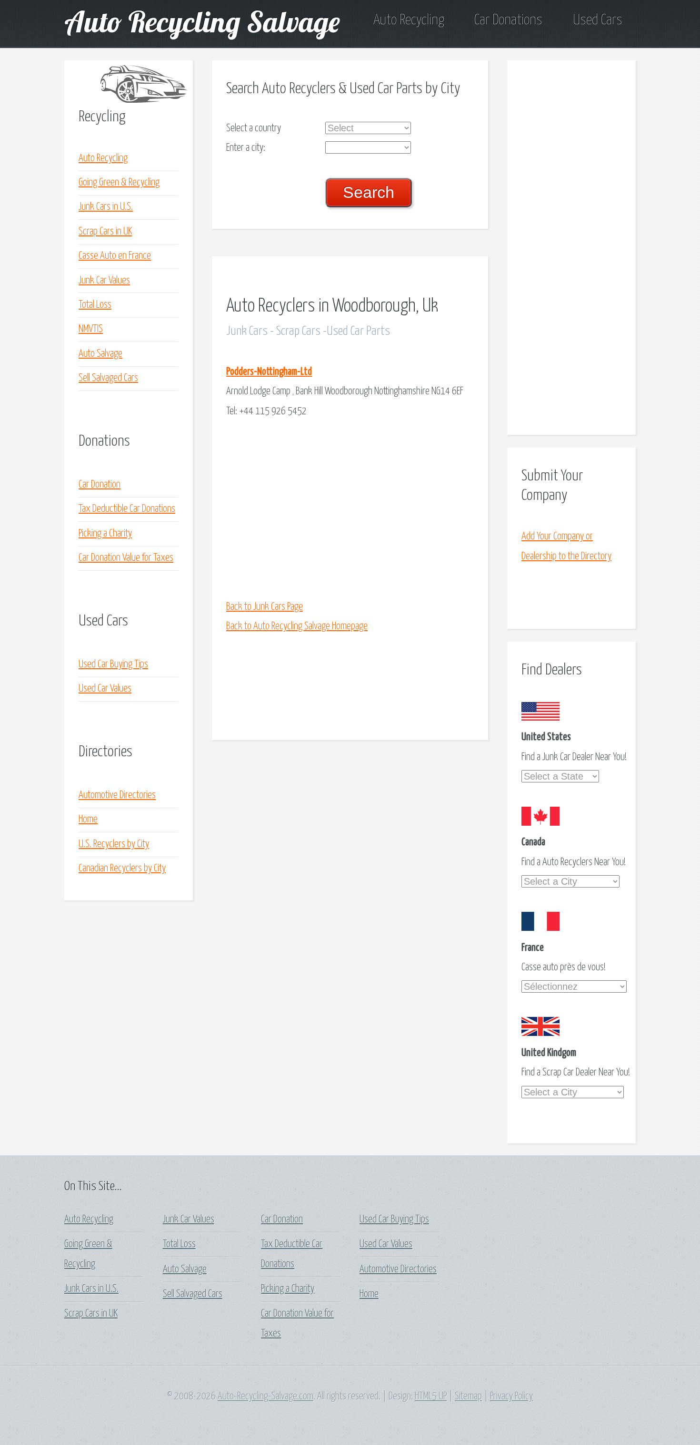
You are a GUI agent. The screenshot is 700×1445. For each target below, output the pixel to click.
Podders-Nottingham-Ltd (269, 372)
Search (368, 192)
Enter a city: (245, 148)
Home (88, 819)
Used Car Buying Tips (113, 664)
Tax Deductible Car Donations (127, 509)
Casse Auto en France (115, 256)
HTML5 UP (431, 1396)
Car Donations (508, 20)
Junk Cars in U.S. (106, 207)
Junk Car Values (104, 280)
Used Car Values (105, 688)
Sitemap (468, 1396)
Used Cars (597, 20)
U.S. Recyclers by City (114, 844)
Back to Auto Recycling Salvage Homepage (297, 626)
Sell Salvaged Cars (108, 378)
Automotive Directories (117, 795)
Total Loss (95, 305)
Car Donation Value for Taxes (126, 558)
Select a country (253, 128)
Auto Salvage (100, 354)
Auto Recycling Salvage (202, 21)
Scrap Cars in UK (105, 231)
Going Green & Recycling (119, 182)
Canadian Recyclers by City (122, 868)
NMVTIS (91, 329)
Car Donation (99, 484)
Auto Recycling (408, 20)
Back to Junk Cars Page (264, 607)
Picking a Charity (105, 533)
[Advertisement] (350, 509)
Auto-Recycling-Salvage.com (265, 1396)
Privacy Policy (511, 1396)
